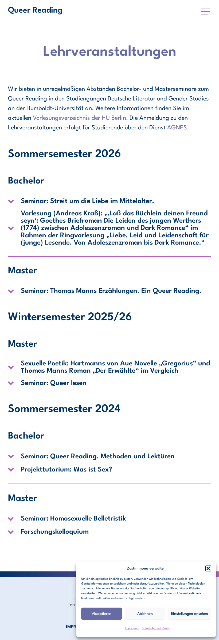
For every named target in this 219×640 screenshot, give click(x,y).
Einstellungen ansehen (189, 614)
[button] (208, 568)
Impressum (132, 628)
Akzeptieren (101, 614)
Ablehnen (145, 614)
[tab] (109, 201)
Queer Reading (35, 10)
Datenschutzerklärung (156, 628)
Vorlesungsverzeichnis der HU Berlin (79, 118)
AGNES (177, 128)
